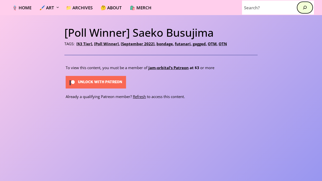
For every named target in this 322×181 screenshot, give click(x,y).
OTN (223, 44)
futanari (183, 44)
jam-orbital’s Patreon (168, 67)
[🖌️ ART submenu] (60, 7)
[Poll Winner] (106, 44)
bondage (164, 44)
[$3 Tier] (84, 44)
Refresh (139, 96)
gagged (199, 44)
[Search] (305, 8)
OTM (212, 44)
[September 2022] (137, 44)
